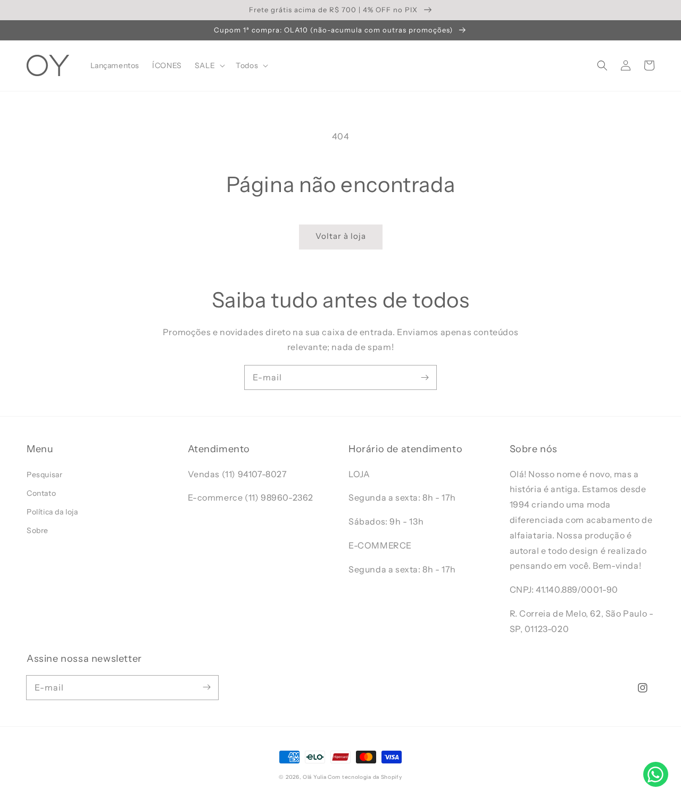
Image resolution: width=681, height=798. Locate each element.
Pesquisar (44, 474)
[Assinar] (424, 377)
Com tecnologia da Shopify (365, 777)
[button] (602, 65)
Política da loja (52, 512)
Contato (41, 493)
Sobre (37, 530)
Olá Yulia (314, 777)
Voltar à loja (340, 236)
